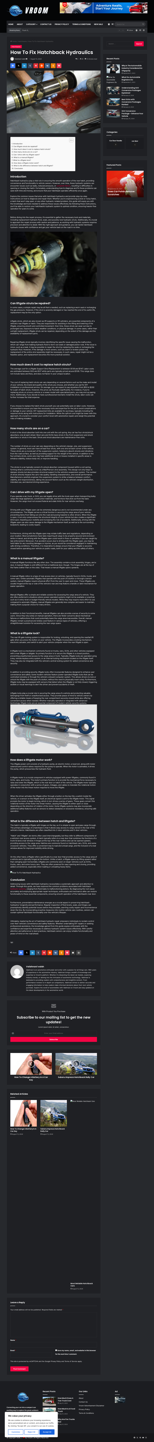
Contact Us (45, 24)
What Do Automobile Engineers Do (131, 78)
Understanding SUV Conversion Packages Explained (131, 90)
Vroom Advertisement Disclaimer (91, 1406)
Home (10, 24)
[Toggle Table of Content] (70, 140)
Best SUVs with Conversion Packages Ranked (131, 102)
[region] (31, 1424)
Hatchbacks (22, 41)
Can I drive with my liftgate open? (26, 155)
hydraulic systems (18, 889)
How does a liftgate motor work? (26, 163)
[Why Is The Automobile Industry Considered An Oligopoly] (113, 68)
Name (13, 1340)
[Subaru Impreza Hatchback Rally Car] (53, 1113)
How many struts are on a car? (26, 152)
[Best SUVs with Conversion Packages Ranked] (113, 102)
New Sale (98, 24)
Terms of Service (71, 1361)
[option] (125, 184)
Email (13, 1350)
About (20, 24)
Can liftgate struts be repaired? (25, 146)
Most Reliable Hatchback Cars (82, 1284)
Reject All (31, 1432)
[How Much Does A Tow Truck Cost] (49, 1401)
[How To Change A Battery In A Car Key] (23, 1113)
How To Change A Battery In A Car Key (23, 1130)
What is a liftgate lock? (22, 160)
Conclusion (18, 168)
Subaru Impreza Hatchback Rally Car (52, 1130)
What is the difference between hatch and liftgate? (33, 166)
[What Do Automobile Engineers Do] (113, 80)
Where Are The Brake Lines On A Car (36, 30)
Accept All (47, 1432)
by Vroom (29, 1438)
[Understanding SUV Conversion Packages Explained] (113, 90)
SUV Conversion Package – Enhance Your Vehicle (132, 113)
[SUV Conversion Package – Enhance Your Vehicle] (113, 113)
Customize (16, 1432)
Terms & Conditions (81, 24)
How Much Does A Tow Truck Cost (65, 1399)
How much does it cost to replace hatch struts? (32, 149)
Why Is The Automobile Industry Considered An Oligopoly (132, 68)
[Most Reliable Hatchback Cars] (84, 1190)
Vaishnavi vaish (20, 59)
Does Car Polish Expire (120, 194)
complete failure (63, 186)
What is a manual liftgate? (24, 157)
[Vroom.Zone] (28, 9)
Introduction (17, 144)
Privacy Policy (62, 24)
